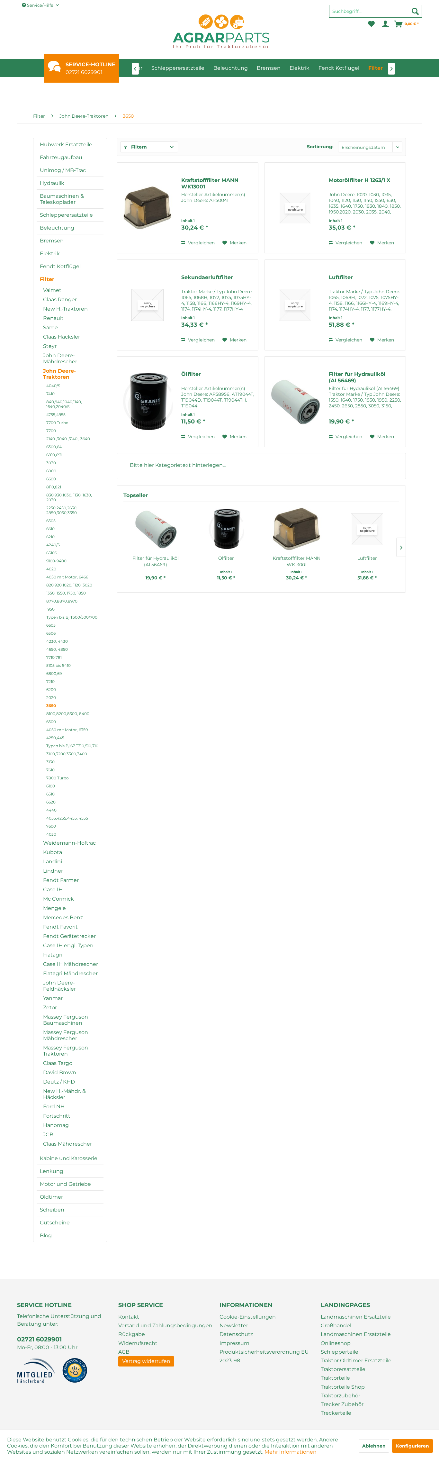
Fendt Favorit (60, 927)
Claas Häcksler (61, 337)
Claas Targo (57, 1063)
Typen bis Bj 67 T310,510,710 (72, 745)
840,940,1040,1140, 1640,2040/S (64, 404)
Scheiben (52, 1210)
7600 (51, 826)
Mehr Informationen (290, 1452)
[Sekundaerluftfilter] (147, 305)
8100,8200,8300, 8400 (67, 713)
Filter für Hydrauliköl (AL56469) (357, 377)
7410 (50, 393)
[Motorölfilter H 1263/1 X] (295, 208)
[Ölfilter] (147, 401)
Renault (53, 318)
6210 (50, 536)
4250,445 (55, 737)
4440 (51, 810)
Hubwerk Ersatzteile (66, 144)
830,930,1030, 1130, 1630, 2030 (69, 497)
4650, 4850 (57, 649)
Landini (52, 861)
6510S (51, 552)
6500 (51, 721)
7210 (50, 681)
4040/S (53, 385)
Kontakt (128, 1317)
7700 (51, 430)
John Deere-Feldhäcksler (59, 986)
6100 (50, 786)
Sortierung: (320, 147)
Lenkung (51, 1171)
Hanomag (56, 1125)
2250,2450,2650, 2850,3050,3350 (61, 510)
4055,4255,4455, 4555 (67, 818)
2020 (51, 697)
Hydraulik (52, 183)
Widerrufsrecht (137, 1343)
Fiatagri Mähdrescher (70, 973)
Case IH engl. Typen (68, 945)
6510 (50, 794)
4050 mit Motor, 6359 (67, 729)
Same (50, 327)
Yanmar (53, 998)
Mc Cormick (58, 899)
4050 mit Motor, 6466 (67, 577)
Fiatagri (52, 955)
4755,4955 (56, 414)
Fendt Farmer (61, 880)
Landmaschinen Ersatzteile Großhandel (356, 1321)
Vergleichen (201, 243)
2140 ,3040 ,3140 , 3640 (68, 438)
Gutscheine (55, 1223)
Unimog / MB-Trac (63, 170)
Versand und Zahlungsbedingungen (165, 1325)
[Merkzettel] (371, 24)
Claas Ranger (60, 299)
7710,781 (54, 657)
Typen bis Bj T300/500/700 (71, 617)
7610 (50, 769)
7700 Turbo (57, 422)
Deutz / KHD (59, 1082)
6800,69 (54, 673)
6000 (51, 470)
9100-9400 (56, 560)
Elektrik (50, 253)
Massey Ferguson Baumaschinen (65, 1020)
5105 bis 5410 (58, 665)
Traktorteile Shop (343, 1387)
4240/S (53, 544)
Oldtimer (51, 1197)
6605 (51, 625)
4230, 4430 (57, 641)
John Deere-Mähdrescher (60, 358)
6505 (51, 520)
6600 (51, 479)
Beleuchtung (57, 228)
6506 (51, 633)
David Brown (59, 1072)
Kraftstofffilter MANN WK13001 (209, 183)
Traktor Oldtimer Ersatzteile (356, 1361)
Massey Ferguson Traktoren (65, 1051)
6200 (51, 689)
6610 (50, 528)
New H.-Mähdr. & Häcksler (64, 1094)
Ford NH (54, 1106)
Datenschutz (236, 1334)
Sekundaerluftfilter (207, 277)
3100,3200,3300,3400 (66, 753)
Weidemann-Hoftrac (69, 843)
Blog (46, 1235)
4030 (51, 834)
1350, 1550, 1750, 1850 (66, 593)
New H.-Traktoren (65, 309)
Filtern (138, 147)
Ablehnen (374, 1446)
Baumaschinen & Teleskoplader (62, 199)
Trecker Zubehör (342, 1404)
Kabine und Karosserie (68, 1158)
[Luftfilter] (295, 305)
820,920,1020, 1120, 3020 (69, 585)
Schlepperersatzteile (66, 215)
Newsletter (234, 1325)
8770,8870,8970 (61, 601)
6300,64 (54, 446)
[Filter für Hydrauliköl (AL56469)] (295, 401)
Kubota (52, 852)
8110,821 (53, 487)
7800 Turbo (57, 778)
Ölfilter (191, 374)
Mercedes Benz (63, 917)
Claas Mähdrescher (67, 1144)
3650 (51, 705)
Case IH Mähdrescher (70, 964)
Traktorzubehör (340, 1396)
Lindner (53, 871)
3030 (51, 462)
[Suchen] (415, 11)
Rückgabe (131, 1334)
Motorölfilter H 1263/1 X (359, 180)
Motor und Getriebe (65, 1184)
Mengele (54, 908)
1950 (50, 609)
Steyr (50, 346)
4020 (51, 569)
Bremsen (52, 241)
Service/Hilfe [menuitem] (40, 5)
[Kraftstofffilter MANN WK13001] (147, 208)
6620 (51, 802)
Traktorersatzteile (343, 1369)
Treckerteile (336, 1413)
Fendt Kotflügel (60, 266)
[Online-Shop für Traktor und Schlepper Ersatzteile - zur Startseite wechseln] (221, 31)
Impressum (234, 1343)
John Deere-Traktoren (59, 374)
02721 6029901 (84, 72)
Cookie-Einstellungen (248, 1317)
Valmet (52, 290)
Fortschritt (56, 1116)
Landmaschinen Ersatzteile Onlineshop (356, 1338)
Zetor (50, 1007)
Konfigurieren (412, 1446)
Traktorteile (335, 1378)
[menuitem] (375, 14)
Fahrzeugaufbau (61, 157)
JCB (48, 1134)
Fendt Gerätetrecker (69, 936)
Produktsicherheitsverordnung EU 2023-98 (264, 1356)
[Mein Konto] (384, 24)
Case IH (53, 889)
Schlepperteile (339, 1352)
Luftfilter (341, 277)
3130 (50, 761)
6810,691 (54, 454)
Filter (47, 279)
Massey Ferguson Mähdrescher (65, 1035)
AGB (124, 1352)
